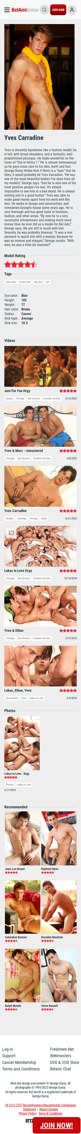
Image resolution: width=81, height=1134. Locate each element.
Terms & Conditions (50, 1113)
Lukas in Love (36, 698)
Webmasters (60, 1055)
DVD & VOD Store (64, 1062)
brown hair (25, 282)
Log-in (7, 1049)
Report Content (48, 1109)
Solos (44, 518)
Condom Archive (51, 398)
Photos (9, 784)
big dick (38, 282)
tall (47, 282)
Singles (10, 518)
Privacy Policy (27, 1113)
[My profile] (72, 10)
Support (9, 1055)
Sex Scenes (34, 398)
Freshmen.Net (62, 1049)
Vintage (20, 398)
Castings (21, 518)
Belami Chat (60, 1069)
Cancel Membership (19, 1062)
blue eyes (11, 282)
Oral (23, 698)
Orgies (9, 398)
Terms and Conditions (21, 1069)
